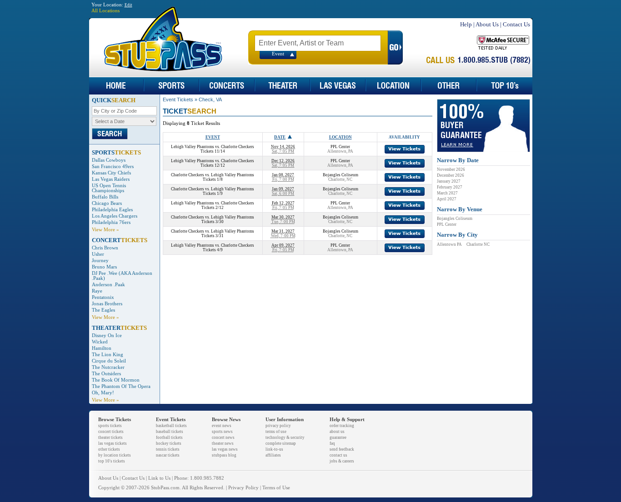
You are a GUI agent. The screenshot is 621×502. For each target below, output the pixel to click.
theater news (223, 443)
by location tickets (114, 455)
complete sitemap (280, 443)
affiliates (273, 455)
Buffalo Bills (105, 196)
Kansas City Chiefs (111, 172)
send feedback (342, 449)
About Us (487, 24)
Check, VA (210, 99)
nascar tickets (168, 455)
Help (466, 24)
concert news (223, 437)
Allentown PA (449, 244)
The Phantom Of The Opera (121, 386)
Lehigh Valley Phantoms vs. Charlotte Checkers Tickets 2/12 (212, 205)
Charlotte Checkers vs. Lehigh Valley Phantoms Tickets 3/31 (212, 233)
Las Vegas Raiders (111, 179)
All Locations (105, 10)
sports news (222, 431)
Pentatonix (103, 297)
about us (337, 431)
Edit (128, 5)
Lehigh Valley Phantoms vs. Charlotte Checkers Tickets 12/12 (212, 163)
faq (332, 443)
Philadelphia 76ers (111, 222)
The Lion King (107, 354)
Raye (97, 290)
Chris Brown (105, 247)
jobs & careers (342, 461)
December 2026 (450, 175)
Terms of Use (276, 487)
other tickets (109, 449)
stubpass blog (224, 455)
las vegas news (225, 449)
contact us (338, 455)
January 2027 (449, 181)
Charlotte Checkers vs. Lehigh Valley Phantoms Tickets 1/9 (212, 191)
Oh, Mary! (103, 392)
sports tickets (110, 425)
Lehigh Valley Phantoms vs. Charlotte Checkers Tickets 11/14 (212, 149)
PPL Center (446, 224)
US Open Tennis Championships (109, 188)
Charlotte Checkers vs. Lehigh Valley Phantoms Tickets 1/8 (212, 177)
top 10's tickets (111, 461)
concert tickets (111, 431)
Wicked (100, 341)
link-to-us (274, 449)
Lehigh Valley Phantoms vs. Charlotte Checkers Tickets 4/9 (212, 247)
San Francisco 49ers (113, 166)
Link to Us (159, 478)
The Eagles (103, 310)
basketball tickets (171, 425)
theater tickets (110, 437)
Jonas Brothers (107, 303)
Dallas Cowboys (108, 160)
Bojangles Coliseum (454, 218)
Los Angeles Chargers (114, 216)
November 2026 (451, 169)
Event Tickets (178, 99)
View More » (105, 229)
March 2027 (447, 193)
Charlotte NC (478, 244)
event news (221, 425)
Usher (98, 254)
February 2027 (449, 187)
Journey (100, 260)
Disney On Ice (107, 335)
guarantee (338, 437)
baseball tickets (169, 431)
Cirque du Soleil (109, 360)
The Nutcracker (108, 367)
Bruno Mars (104, 266)
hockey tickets (168, 443)
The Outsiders (106, 373)
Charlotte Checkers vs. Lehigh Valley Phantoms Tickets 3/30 (212, 219)
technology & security (285, 437)
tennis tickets (168, 449)
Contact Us (516, 24)
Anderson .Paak (108, 284)
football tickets (169, 437)
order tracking (342, 425)
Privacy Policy (243, 487)
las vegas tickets (112, 443)
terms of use (275, 431)
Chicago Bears (107, 203)
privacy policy (278, 425)
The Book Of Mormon (116, 380)
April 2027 (446, 199)
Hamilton (101, 348)
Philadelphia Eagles (112, 209)
